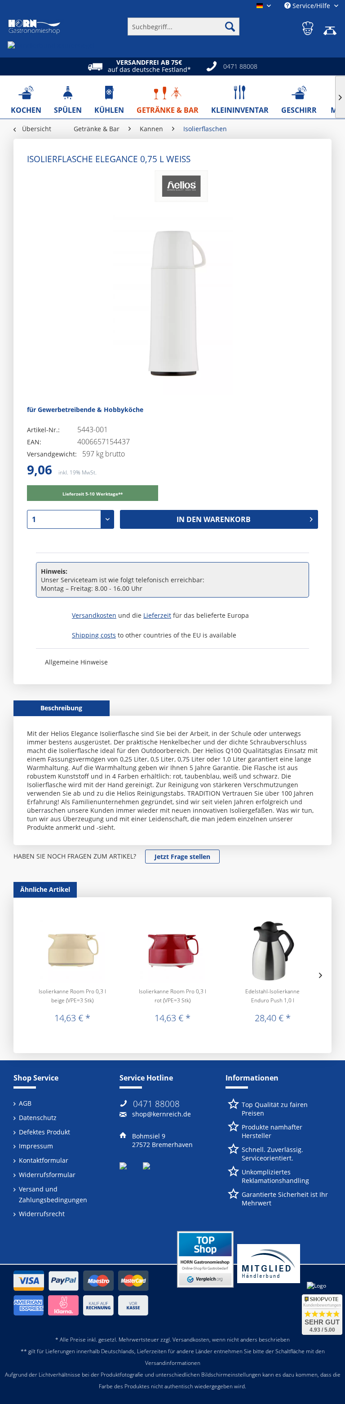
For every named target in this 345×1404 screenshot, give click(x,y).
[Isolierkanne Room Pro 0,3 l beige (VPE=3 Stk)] (72, 951)
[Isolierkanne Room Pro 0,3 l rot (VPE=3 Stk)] (172, 951)
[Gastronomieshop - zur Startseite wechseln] (34, 27)
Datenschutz (38, 1117)
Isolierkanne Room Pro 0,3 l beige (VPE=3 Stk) (72, 996)
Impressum (36, 1146)
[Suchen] (230, 26)
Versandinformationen (172, 1363)
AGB (25, 1103)
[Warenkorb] (331, 27)
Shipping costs (94, 635)
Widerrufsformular (47, 1174)
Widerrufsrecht (42, 1213)
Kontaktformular (43, 1160)
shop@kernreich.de (161, 1114)
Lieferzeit (157, 615)
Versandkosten (94, 615)
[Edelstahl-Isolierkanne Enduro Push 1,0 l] (272, 951)
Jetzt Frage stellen (182, 856)
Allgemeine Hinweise (76, 662)
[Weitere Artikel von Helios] (179, 188)
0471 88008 (156, 1104)
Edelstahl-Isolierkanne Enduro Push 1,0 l (272, 996)
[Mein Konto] (309, 27)
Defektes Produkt (44, 1132)
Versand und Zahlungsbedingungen (53, 1194)
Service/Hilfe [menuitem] (311, 5)
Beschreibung (61, 708)
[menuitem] (184, 26)
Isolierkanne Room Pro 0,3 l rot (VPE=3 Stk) (172, 996)
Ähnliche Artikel (45, 889)
